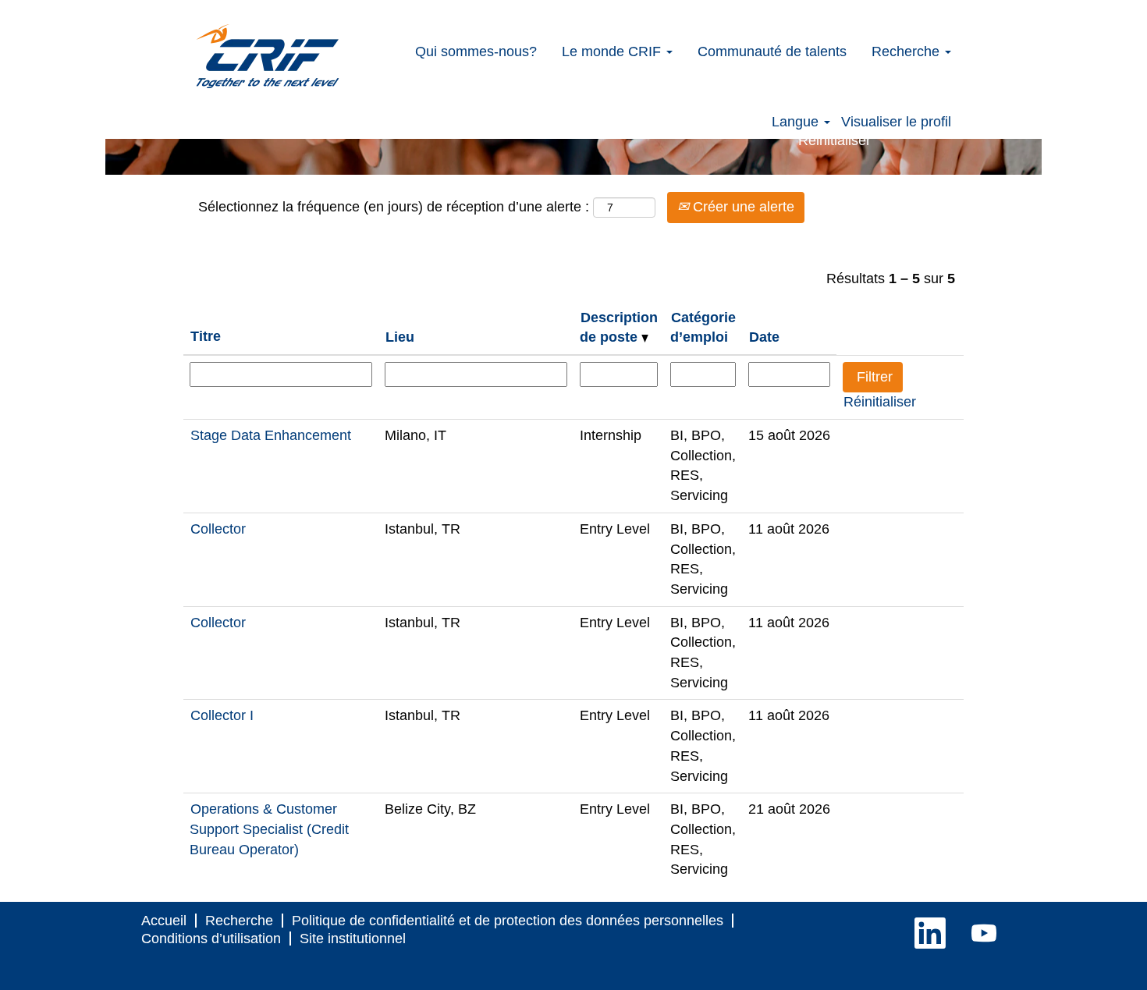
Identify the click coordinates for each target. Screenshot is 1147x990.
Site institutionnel (353, 938)
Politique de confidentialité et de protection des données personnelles (507, 920)
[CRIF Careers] (267, 56)
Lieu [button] (399, 337)
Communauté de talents (772, 51)
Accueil (163, 920)
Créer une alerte (741, 207)
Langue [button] (797, 122)
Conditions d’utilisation (211, 938)
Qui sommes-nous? (476, 51)
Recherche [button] (907, 51)
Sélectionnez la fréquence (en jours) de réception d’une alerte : (393, 207)
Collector (218, 529)
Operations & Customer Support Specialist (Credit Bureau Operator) (269, 829)
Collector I (222, 715)
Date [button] (764, 337)
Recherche (239, 920)
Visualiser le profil (896, 122)
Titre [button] (205, 336)
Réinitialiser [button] (834, 140)
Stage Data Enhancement (270, 435)
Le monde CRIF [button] (613, 51)
